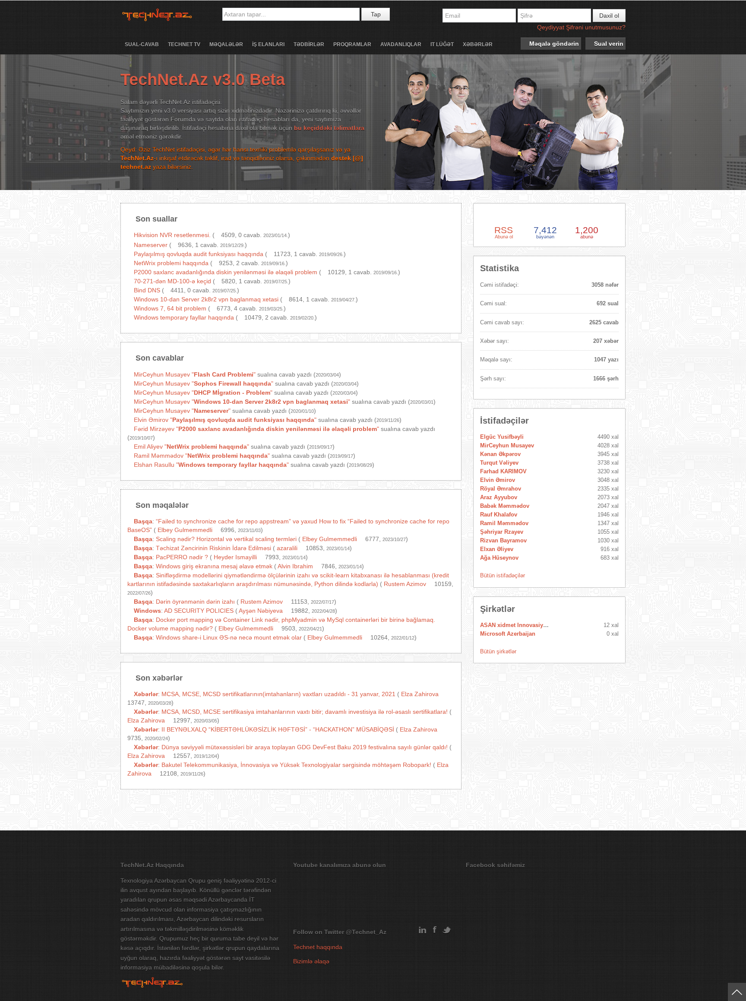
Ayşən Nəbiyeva (261, 610)
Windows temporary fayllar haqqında (184, 317)
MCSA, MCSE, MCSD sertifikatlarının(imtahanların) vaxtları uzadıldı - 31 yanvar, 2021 (278, 694)
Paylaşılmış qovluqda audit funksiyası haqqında (198, 253)
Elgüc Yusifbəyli (502, 437)
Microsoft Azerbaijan (507, 633)
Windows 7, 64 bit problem (170, 308)
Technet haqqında (317, 947)
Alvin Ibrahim (295, 566)
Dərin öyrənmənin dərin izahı (195, 601)
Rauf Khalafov (498, 514)
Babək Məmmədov (504, 506)
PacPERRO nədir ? (182, 557)
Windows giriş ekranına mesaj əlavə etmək (214, 566)
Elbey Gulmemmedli (185, 529)
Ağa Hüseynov (499, 557)
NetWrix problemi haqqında (171, 263)
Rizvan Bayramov (503, 540)
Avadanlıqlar (400, 44)
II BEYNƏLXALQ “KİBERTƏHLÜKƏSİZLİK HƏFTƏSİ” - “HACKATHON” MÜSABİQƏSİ (277, 729)
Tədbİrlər (309, 44)
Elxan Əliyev (496, 549)
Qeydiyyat (550, 27)
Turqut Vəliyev (499, 462)
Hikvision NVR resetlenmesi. (172, 234)
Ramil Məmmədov (158, 455)
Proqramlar (352, 44)
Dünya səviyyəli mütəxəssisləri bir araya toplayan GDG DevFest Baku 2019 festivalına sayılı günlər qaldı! (304, 747)
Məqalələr (226, 44)
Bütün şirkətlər (498, 651)
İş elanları (268, 44)
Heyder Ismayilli (235, 557)
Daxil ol (609, 15)
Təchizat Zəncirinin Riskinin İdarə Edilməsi (213, 548)
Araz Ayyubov (498, 497)
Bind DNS (147, 290)
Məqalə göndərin (553, 43)
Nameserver (150, 244)
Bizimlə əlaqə (311, 961)
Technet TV (184, 44)
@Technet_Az (366, 931)
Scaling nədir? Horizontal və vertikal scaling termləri (226, 538)
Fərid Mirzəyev (154, 428)
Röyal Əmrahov (500, 488)
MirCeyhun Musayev (162, 374)
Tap (376, 14)
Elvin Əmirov (151, 419)
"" (224, 374)
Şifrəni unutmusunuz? (596, 27)
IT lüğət (442, 44)
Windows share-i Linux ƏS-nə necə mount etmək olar (229, 637)
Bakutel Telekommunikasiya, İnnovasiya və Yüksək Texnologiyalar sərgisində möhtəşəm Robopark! (296, 764)
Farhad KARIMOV (503, 471)
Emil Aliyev (148, 446)
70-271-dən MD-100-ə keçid (172, 281)
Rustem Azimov (405, 583)
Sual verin (607, 43)
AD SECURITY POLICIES (199, 610)
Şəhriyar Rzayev (501, 532)
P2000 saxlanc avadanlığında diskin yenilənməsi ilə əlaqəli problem (225, 272)
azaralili (287, 548)
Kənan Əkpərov (500, 454)
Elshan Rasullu (154, 464)
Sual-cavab (142, 44)
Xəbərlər (478, 44)
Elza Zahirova (420, 694)
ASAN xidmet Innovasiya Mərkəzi (524, 625)
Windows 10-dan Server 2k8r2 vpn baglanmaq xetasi (206, 299)
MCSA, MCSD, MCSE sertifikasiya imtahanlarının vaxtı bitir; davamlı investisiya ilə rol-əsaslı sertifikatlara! (304, 711)
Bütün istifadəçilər (502, 575)
